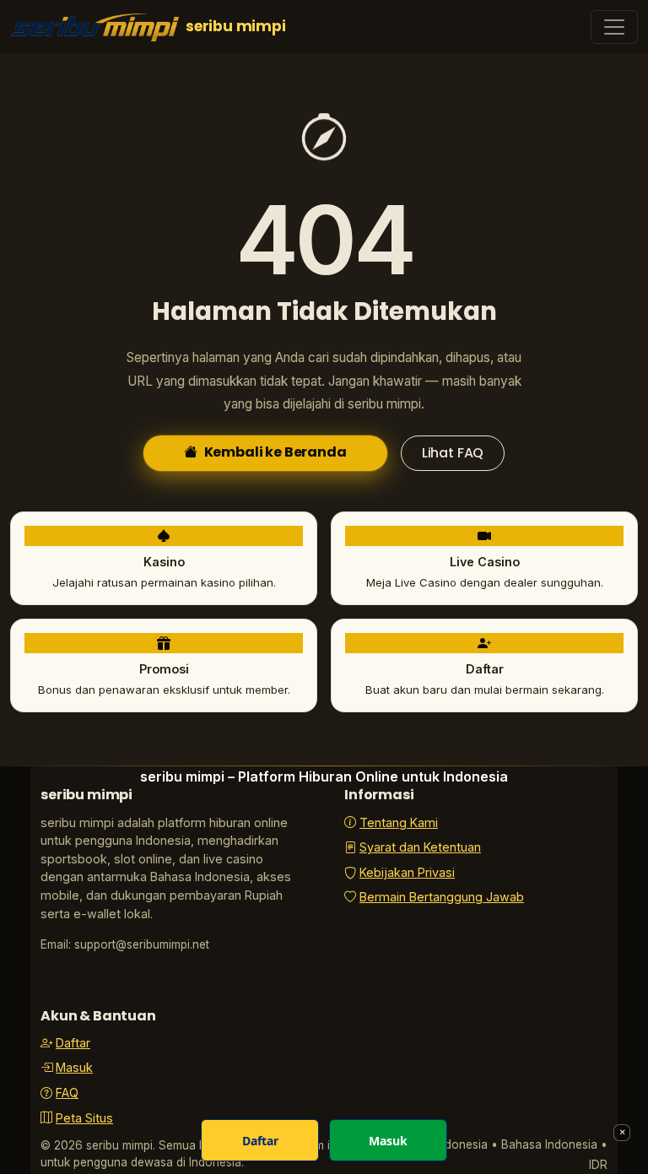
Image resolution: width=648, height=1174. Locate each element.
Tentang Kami (398, 822)
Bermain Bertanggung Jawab (441, 897)
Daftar (73, 1043)
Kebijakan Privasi (407, 872)
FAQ (67, 1092)
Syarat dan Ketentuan (420, 847)
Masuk (74, 1067)
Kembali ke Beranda (275, 452)
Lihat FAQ (453, 453)
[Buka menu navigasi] (614, 27)
